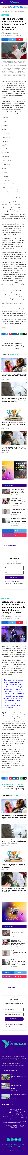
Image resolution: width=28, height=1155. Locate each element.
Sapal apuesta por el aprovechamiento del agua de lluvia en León (18, 1076)
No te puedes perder (9, 546)
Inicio (2, 11)
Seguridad (9, 1144)
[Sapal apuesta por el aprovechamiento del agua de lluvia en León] (5, 1077)
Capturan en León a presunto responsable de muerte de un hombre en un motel (18, 511)
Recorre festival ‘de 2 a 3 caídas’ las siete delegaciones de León (7, 343)
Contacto (17, 1146)
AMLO (3, 327)
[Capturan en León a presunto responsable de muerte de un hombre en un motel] (6, 511)
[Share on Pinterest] (19, 39)
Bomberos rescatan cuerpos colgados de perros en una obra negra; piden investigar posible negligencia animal (13, 400)
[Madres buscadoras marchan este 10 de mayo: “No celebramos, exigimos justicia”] (5, 1086)
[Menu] (2, 2)
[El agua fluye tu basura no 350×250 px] (14, 478)
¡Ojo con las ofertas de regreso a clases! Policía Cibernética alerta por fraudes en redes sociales (13, 424)
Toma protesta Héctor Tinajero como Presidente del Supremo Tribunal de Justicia (20, 345)
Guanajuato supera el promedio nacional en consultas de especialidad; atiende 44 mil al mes (14, 375)
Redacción (8, 33)
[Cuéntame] (14, 2)
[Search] (26, 2)
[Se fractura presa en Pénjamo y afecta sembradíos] (5, 1096)
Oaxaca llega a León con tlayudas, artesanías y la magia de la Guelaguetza (17, 491)
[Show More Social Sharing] (25, 39)
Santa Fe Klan (5, 772)
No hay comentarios (7, 35)
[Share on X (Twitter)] (12, 39)
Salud (15, 1144)
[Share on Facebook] (5, 39)
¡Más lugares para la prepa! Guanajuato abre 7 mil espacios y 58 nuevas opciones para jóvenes (13, 448)
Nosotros (10, 1146)
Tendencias (21, 1144)
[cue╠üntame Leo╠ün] (14, 921)
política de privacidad (10, 583)
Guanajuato (5, 15)
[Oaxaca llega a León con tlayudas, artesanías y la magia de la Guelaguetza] (6, 491)
